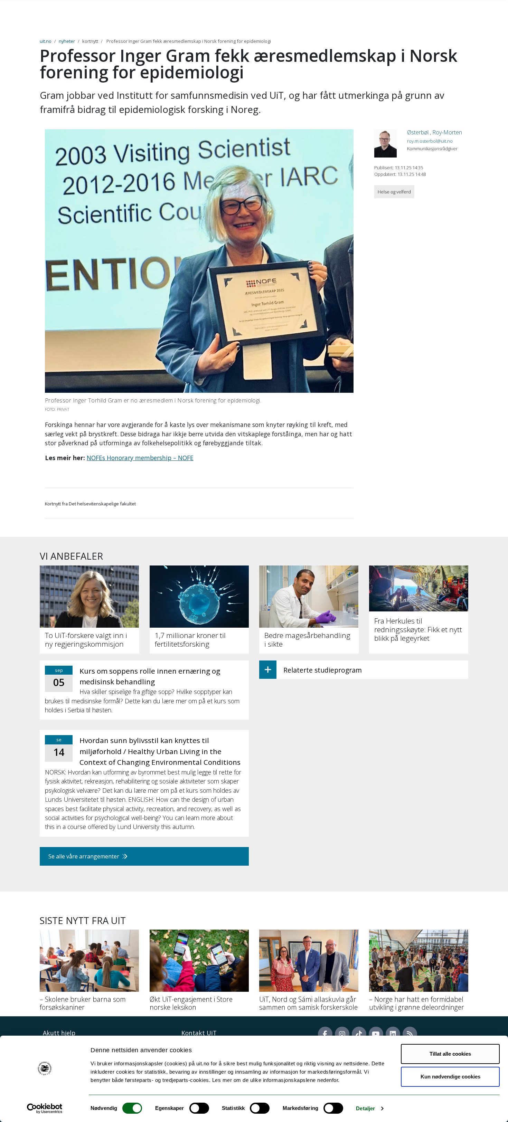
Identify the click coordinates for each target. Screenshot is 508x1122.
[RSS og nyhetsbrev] (410, 1034)
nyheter (67, 41)
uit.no (45, 41)
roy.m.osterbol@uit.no (430, 141)
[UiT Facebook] (325, 1034)
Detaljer (365, 1108)
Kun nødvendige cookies (450, 1077)
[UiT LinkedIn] (393, 1034)
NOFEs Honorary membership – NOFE (140, 458)
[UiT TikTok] (359, 1034)
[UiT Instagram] (342, 1034)
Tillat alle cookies (450, 1054)
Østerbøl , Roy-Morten (434, 132)
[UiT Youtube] (376, 1034)
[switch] (199, 1108)
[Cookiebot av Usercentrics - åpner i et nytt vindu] (45, 1108)
